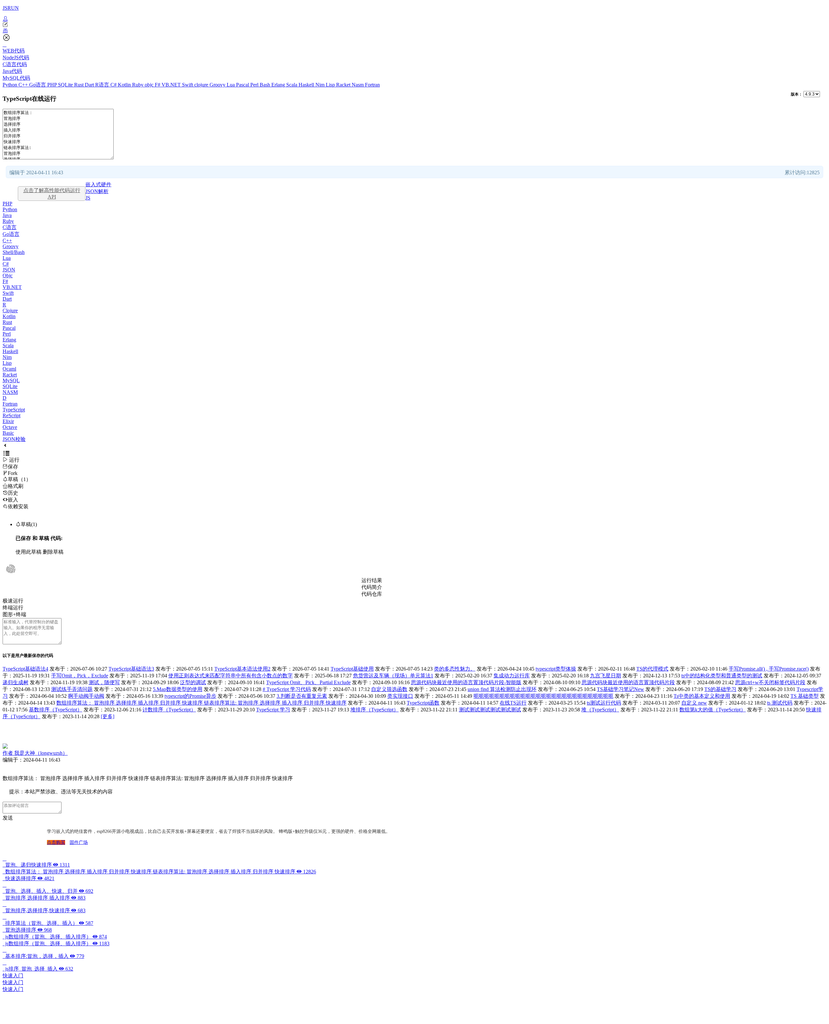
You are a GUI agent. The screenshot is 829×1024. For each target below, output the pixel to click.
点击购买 (56, 842)
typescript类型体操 (556, 669)
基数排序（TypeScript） (55, 709)
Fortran (372, 84)
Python (10, 84)
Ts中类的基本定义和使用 (702, 696)
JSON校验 (14, 439)
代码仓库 (371, 594)
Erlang (278, 84)
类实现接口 (400, 696)
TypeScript (14, 409)
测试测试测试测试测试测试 (490, 709)
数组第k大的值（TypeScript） (712, 709)
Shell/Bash (14, 252)
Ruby (138, 84)
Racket (344, 84)
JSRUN (11, 8)
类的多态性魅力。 (454, 669)
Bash (265, 84)
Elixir (8, 421)
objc (150, 84)
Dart (90, 84)
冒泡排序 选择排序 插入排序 (44, 898)
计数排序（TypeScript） (169, 709)
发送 (8, 818)
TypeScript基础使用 (352, 669)
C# (114, 84)
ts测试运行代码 (604, 703)
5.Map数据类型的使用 (177, 689)
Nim (320, 84)
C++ (23, 84)
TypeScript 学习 (273, 709)
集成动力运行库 (512, 675)
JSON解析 (96, 191)
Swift (188, 84)
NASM (10, 392)
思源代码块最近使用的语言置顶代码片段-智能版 (466, 682)
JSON (9, 269)
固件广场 (79, 842)
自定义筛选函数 (389, 689)
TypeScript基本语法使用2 (242, 669)
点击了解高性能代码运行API (51, 194)
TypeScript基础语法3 (131, 669)
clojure (202, 84)
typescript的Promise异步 (190, 696)
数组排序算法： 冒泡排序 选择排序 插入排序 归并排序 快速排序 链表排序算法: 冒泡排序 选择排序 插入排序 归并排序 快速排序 (201, 703)
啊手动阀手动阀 (86, 696)
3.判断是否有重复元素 (302, 696)
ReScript (11, 415)
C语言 (10, 227)
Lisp (331, 84)
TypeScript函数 (423, 703)
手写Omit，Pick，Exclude (79, 675)
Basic (8, 433)
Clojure (10, 310)
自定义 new (694, 703)
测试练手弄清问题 (72, 689)
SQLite (66, 84)
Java (7, 215)
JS (87, 198)
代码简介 (371, 587)
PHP (52, 84)
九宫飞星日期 (605, 675)
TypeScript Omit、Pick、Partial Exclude (308, 682)
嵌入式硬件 (98, 184)
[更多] (107, 716)
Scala (292, 84)
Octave (10, 427)
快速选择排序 (28, 878)
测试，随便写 (104, 682)
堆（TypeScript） (600, 709)
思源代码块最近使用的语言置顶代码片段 (628, 682)
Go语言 (38, 84)
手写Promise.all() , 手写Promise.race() (769, 669)
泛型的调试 (193, 682)
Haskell (307, 84)
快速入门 (13, 975)
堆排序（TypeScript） (374, 709)
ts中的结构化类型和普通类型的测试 (721, 675)
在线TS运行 (513, 703)
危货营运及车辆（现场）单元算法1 (393, 675)
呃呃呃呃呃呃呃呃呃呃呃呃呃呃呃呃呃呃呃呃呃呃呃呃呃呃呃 (543, 696)
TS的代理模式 (652, 669)
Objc (8, 275)
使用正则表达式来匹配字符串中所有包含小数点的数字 (230, 675)
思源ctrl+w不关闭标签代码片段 (770, 682)
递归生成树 (15, 682)
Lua (231, 84)
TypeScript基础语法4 (25, 669)
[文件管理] (414, 31)
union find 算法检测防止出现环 (502, 689)
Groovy (218, 84)
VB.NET (172, 84)
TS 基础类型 (804, 696)
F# (158, 84)
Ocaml (9, 369)
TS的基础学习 (720, 689)
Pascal (243, 84)
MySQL (11, 380)
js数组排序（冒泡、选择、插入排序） (55, 936)
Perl (255, 84)
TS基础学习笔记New (620, 689)
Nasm (358, 84)
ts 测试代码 (779, 703)
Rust (79, 84)
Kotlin (125, 84)
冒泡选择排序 (27, 930)
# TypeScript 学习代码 (287, 689)
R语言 (102, 84)
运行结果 (371, 580)
